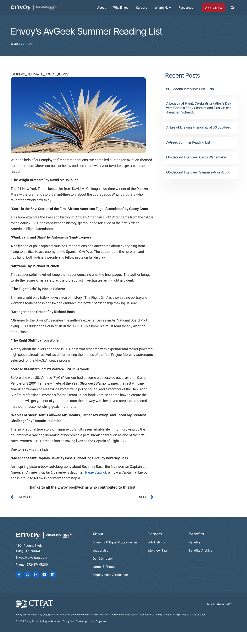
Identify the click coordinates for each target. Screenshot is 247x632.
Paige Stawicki (96, 472)
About (101, 7)
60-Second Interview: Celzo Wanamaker (196, 157)
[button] (232, 8)
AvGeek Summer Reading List (188, 142)
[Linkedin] (52, 574)
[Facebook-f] (18, 574)
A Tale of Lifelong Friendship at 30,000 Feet (198, 127)
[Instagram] (35, 574)
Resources (185, 7)
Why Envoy (120, 7)
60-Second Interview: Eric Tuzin (190, 89)
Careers (141, 7)
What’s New (163, 7)
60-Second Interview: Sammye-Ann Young (198, 172)
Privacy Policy (224, 603)
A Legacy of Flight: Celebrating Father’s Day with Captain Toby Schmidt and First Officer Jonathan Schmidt (198, 107)
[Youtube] (44, 574)
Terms (210, 603)
